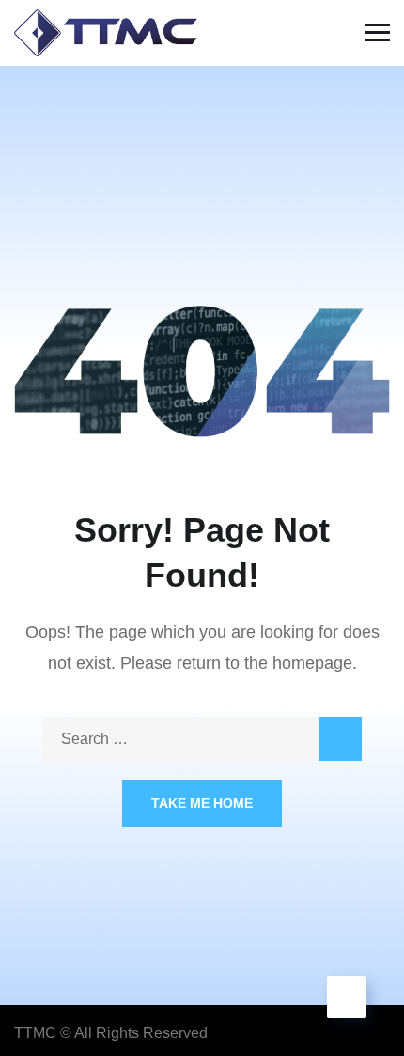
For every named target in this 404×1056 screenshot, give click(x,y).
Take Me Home (202, 803)
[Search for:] (202, 739)
